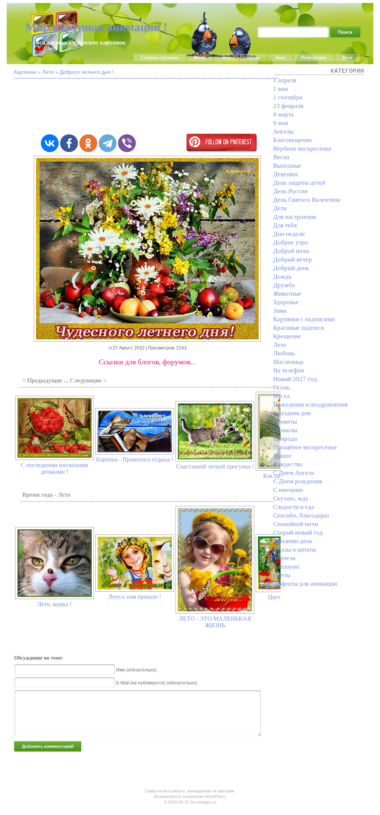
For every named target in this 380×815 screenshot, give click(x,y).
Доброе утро (290, 242)
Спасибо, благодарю (301, 515)
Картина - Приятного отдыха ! (134, 459)
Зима (280, 57)
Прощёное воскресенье (305, 447)
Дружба (284, 285)
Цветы (281, 575)
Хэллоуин (286, 566)
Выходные (287, 165)
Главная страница (159, 57)
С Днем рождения (297, 481)
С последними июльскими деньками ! (54, 468)
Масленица (288, 361)
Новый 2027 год (295, 378)
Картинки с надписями (304, 319)
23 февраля (288, 105)
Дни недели (289, 233)
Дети (279, 208)
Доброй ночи (291, 250)
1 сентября (287, 97)
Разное (282, 455)
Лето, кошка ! (54, 604)
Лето (226, 57)
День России (290, 191)
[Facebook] (69, 143)
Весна (200, 57)
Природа (285, 438)
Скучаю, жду (291, 498)
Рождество (287, 464)
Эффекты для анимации (305, 583)
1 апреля (285, 80)
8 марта (283, 114)
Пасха (281, 396)
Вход (347, 57)
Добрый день (291, 268)
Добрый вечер (292, 259)
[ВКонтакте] (50, 143)
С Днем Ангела (293, 472)
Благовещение (292, 140)
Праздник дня (292, 413)
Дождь (282, 276)
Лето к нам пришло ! (134, 597)
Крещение (287, 336)
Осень (253, 57)
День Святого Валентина (306, 199)
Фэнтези (284, 558)
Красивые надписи (298, 327)
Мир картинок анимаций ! (96, 27)
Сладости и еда (293, 506)
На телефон (288, 370)
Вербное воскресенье (302, 148)
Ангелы (283, 131)
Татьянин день (292, 541)
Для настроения (294, 216)
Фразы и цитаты (294, 549)
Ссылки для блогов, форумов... (147, 362)
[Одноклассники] (88, 143)
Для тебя (285, 225)
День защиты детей (299, 182)
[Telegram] (108, 143)
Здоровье (286, 302)
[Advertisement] (196, 107)
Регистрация (314, 57)
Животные (287, 293)
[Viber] (127, 143)
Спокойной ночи (295, 524)
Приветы (285, 421)
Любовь (284, 353)
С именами (288, 489)
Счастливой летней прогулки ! (215, 466)
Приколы (285, 430)
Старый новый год (298, 532)
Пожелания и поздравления (310, 404)
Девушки (285, 174)
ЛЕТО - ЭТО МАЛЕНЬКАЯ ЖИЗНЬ (215, 621)
